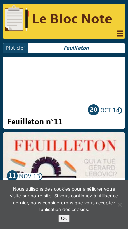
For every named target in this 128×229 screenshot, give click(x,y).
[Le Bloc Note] (16, 19)
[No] (119, 204)
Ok (64, 218)
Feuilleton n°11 (35, 122)
